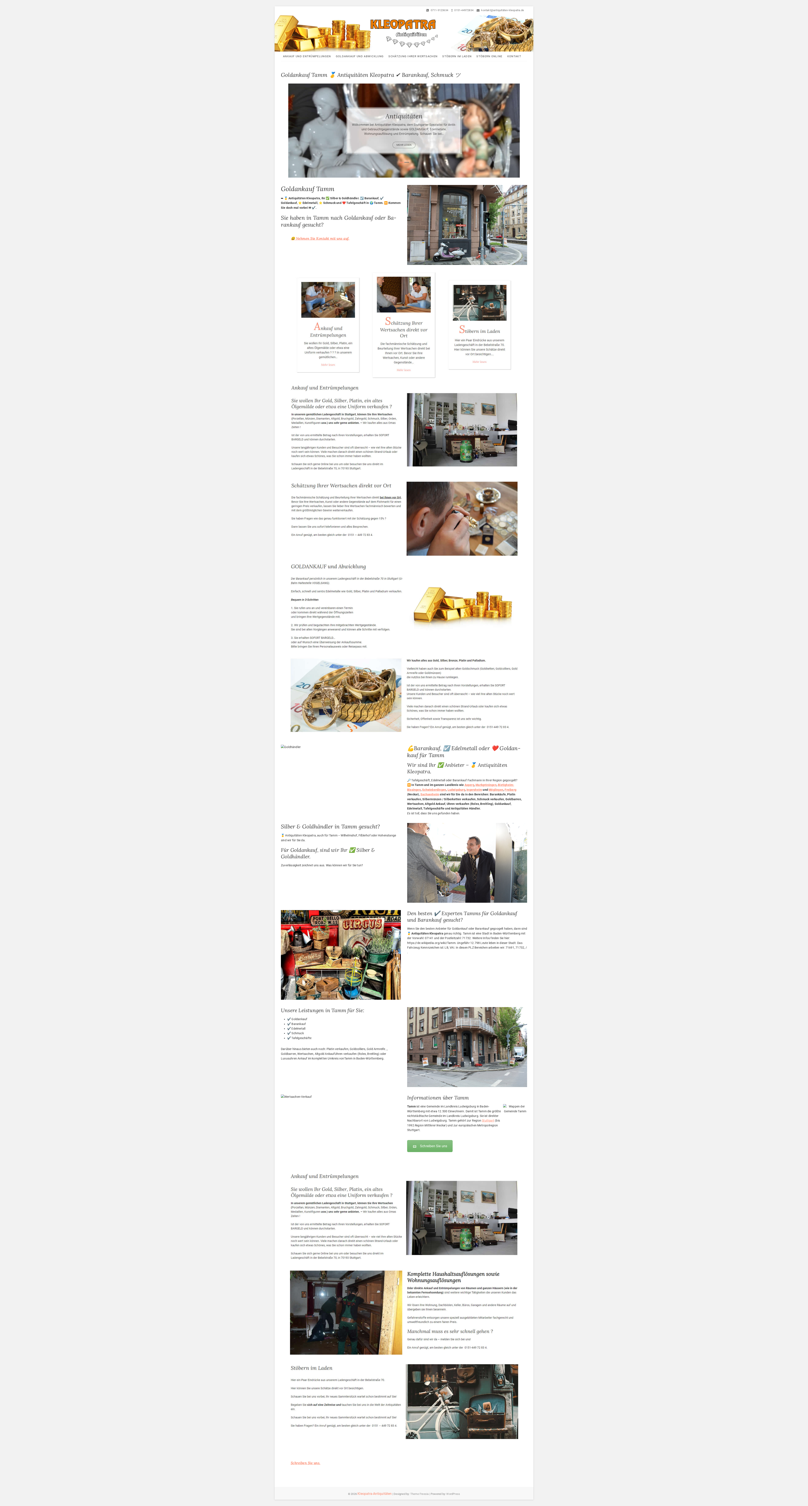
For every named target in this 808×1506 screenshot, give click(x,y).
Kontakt (514, 56)
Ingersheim (474, 789)
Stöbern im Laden (457, 56)
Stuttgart (488, 1120)
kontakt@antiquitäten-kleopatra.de (502, 10)
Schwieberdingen (434, 789)
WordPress (453, 1493)
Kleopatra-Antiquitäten (374, 1494)
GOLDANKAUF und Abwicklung (360, 56)
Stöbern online (489, 56)
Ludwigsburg (456, 789)
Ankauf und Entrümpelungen (307, 56)
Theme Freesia (419, 1493)
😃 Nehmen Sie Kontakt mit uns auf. (320, 238)
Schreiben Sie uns (433, 1146)
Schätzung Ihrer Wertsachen (412, 56)
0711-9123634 (439, 10)
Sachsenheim (429, 794)
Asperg (469, 785)
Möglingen (496, 789)
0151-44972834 (463, 10)
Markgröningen (486, 785)
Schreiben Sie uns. (305, 1463)
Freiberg (510, 789)
